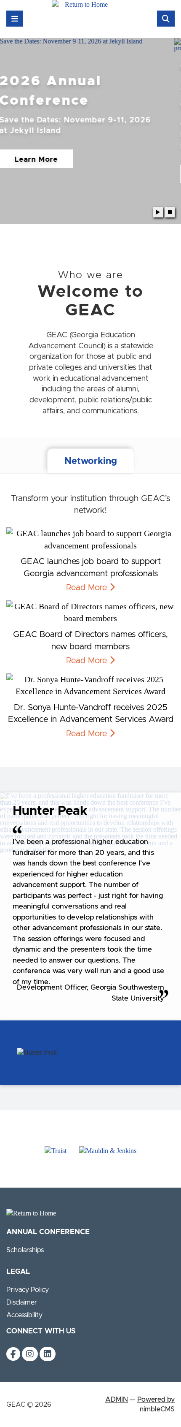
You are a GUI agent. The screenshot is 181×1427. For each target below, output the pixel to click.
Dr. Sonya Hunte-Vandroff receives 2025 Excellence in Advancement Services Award (90, 713)
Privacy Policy (27, 1289)
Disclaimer (21, 1302)
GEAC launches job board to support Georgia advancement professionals (91, 567)
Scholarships (25, 1250)
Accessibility (24, 1315)
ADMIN (116, 1399)
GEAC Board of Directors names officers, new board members (90, 640)
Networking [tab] (90, 461)
